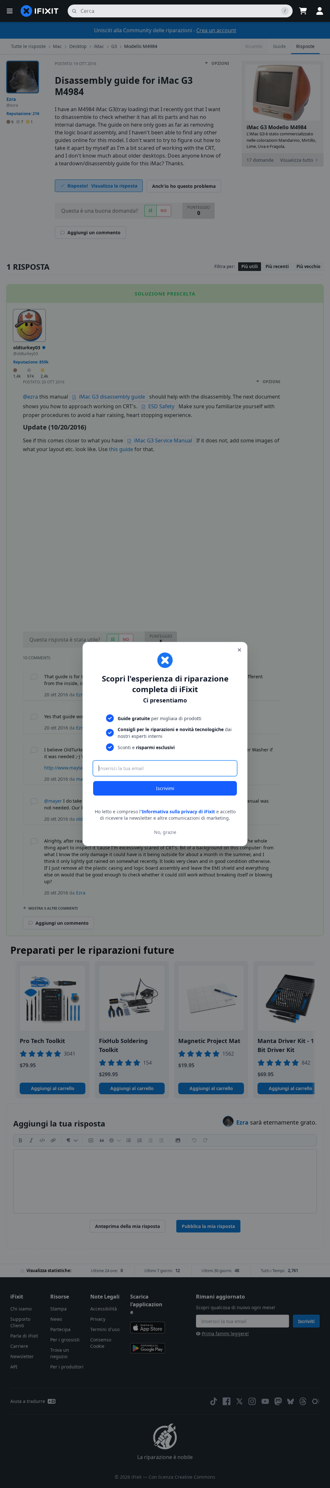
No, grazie (165, 832)
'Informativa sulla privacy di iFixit (178, 811)
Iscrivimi (165, 788)
